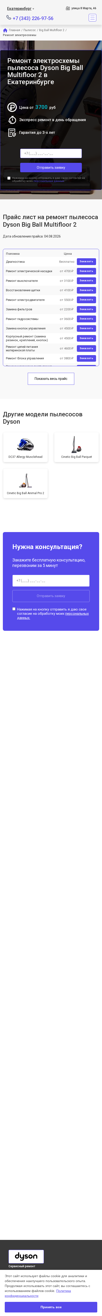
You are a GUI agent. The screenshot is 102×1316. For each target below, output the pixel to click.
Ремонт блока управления (25, 358)
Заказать (86, 261)
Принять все (51, 1307)
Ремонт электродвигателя (25, 300)
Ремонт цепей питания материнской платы (22, 348)
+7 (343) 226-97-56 (33, 18)
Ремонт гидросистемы (22, 319)
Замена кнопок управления (26, 328)
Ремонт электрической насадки (29, 271)
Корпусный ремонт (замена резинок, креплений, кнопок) (27, 338)
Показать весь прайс (51, 379)
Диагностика (15, 261)
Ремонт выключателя (22, 281)
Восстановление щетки (23, 290)
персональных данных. (49, 181)
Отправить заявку (51, 167)
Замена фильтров (19, 309)
